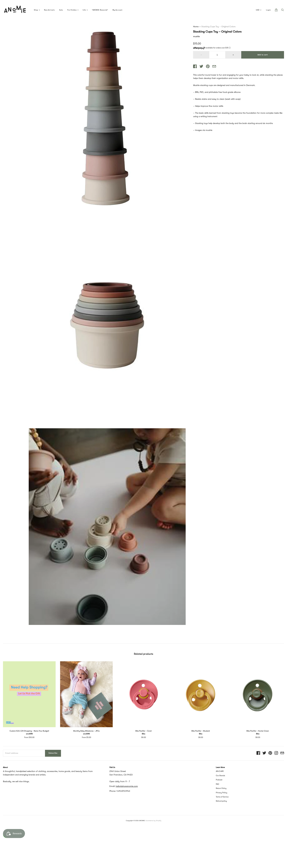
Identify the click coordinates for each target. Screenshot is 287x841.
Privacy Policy (221, 793)
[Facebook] (258, 753)
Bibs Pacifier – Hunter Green (257, 731)
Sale (61, 10)
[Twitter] (264, 753)
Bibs (143, 734)
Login (268, 10)
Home (196, 26)
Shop (36, 10)
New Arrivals (49, 10)
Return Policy (221, 788)
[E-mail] (282, 753)
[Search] (282, 10)
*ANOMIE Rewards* (100, 10)
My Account (117, 10)
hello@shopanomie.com (127, 786)
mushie (196, 36)
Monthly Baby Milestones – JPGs (86, 731)
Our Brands (220, 776)
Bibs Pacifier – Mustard (200, 731)
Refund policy (221, 801)
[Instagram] (276, 753)
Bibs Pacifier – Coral (143, 731)
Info (84, 10)
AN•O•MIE (220, 771)
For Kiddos (72, 10)
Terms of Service (222, 797)
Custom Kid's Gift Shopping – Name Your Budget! (29, 731)
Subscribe (53, 753)
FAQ (217, 784)
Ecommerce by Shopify (153, 820)
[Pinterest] (270, 753)
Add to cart (263, 55)
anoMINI (29, 734)
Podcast (219, 780)
